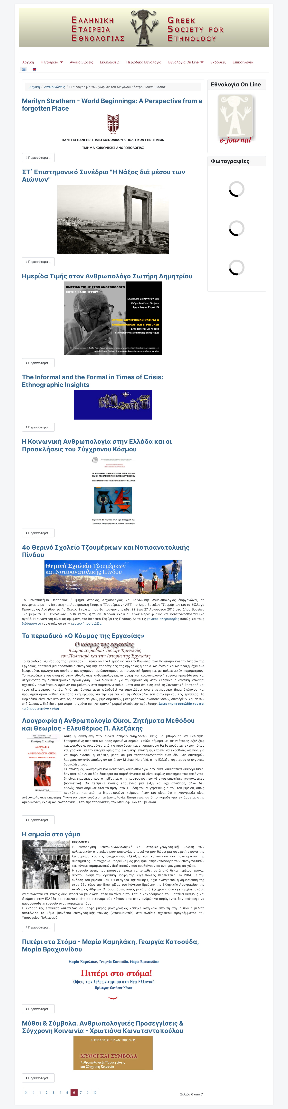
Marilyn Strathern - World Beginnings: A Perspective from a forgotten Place (112, 104)
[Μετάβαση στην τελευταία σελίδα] (95, 1092)
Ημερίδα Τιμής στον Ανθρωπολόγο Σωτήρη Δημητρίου (107, 276)
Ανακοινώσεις (81, 62)
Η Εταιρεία (49, 62)
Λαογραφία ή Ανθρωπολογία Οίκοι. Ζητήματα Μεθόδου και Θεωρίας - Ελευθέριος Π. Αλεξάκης (108, 724)
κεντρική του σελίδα (86, 623)
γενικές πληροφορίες (163, 619)
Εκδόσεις (218, 62)
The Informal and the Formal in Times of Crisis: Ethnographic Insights (92, 380)
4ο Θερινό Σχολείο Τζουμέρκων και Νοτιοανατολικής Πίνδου (105, 551)
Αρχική (28, 62)
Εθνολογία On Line (183, 62)
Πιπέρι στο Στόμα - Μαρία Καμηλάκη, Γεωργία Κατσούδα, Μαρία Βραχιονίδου (110, 945)
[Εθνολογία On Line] (201, 62)
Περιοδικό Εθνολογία (143, 62)
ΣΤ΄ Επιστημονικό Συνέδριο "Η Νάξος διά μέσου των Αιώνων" (103, 175)
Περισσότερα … (39, 157)
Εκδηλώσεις (110, 62)
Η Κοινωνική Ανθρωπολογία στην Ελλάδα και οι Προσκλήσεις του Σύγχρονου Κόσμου (97, 445)
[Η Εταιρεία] (60, 62)
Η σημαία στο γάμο (51, 834)
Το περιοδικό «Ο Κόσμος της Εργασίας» (83, 636)
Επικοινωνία (243, 62)
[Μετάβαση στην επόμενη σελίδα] (87, 1092)
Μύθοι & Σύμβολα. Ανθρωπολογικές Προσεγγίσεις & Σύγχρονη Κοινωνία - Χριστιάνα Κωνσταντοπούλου (102, 1027)
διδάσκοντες (31, 623)
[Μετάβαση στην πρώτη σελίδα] (26, 1092)
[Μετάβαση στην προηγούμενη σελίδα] (33, 1092)
